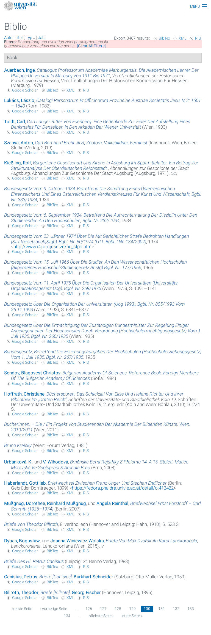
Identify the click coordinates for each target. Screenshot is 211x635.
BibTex (164, 38)
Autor (9, 37)
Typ (29, 37)
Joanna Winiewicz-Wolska (77, 540)
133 (190, 608)
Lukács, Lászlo (19, 100)
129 (132, 608)
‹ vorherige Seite (53, 608)
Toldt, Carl (14, 121)
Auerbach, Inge (19, 70)
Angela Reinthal (112, 503)
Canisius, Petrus (20, 576)
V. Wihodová (55, 462)
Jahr (42, 37)
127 (103, 608)
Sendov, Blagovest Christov (32, 373)
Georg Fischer (86, 592)
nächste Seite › (101, 616)
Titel (19, 37)
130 (147, 608)
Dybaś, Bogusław (22, 540)
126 (88, 608)
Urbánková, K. (18, 462)
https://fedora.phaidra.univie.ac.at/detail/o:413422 (123, 488)
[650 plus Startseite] (105, 6)
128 (118, 608)
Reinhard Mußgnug (66, 503)
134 (67, 616)
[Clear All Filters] (91, 45)
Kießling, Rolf (17, 162)
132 (176, 608)
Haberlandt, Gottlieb (25, 483)
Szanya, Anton (18, 142)
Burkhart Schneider (93, 576)
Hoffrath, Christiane (24, 394)
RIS (198, 38)
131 (161, 608)
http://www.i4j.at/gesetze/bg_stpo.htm (52, 246)
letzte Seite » (131, 616)
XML (182, 38)
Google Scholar (25, 90)
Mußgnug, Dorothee (24, 503)
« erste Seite (22, 608)
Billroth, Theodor (21, 592)
